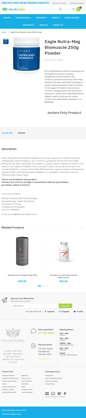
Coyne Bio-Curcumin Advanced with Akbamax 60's (64, 276)
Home (4, 32)
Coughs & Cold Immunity (10, 378)
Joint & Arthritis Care (9, 387)
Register (75, 3)
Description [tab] (7, 133)
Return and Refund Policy (53, 378)
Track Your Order (60, 3)
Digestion (25, 375)
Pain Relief (25, 384)
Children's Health (8, 389)
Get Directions (44, 359)
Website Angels (15, 414)
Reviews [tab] (21, 133)
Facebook (51, 312)
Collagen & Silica (27, 389)
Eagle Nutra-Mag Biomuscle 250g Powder (62, 47)
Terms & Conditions (51, 381)
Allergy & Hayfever (8, 375)
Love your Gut (26, 378)
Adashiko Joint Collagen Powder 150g (22, 275)
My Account (49, 375)
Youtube (79, 312)
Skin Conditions (27, 381)
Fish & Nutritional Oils (9, 392)
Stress (4, 384)
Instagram (65, 312)
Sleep (23, 387)
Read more (49, 102)
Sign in (82, 3)
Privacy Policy (50, 384)
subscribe (65, 306)
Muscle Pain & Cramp (9, 381)
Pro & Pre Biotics (27, 392)
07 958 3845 (46, 333)
